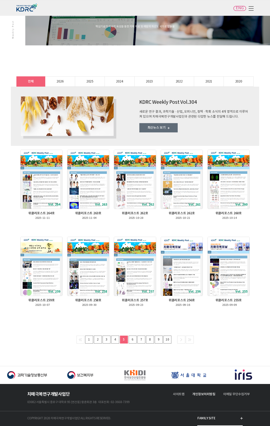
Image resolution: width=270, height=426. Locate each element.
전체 (31, 81)
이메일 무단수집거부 (236, 394)
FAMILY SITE (206, 418)
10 (167, 339)
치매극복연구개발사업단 (27, 7)
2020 (238, 81)
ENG (240, 8)
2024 (119, 81)
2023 (149, 81)
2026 (60, 81)
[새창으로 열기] (27, 375)
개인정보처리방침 (203, 394)
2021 (208, 81)
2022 (179, 81)
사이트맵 (178, 394)
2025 (89, 81)
